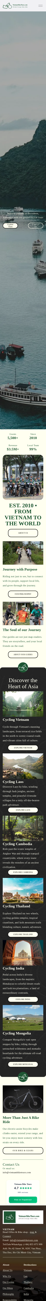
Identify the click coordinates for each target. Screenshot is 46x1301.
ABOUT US (23, 533)
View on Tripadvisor (23, 1200)
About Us (7, 1270)
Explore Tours (10, 225)
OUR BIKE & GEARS (23, 1151)
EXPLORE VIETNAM (23, 748)
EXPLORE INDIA (23, 999)
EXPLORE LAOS (23, 810)
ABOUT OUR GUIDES (23, 655)
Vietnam (28, 1270)
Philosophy (8, 1294)
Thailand (28, 1282)
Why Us (7, 1276)
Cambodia (29, 1288)
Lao (25, 1276)
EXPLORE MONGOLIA (23, 1064)
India (26, 1294)
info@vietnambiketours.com (17, 1172)
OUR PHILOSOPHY (23, 594)
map (32, 1232)
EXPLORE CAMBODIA (23, 872)
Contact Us (35, 225)
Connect (7, 1236)
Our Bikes (8, 1288)
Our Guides (8, 1282)
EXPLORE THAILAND (23, 934)
